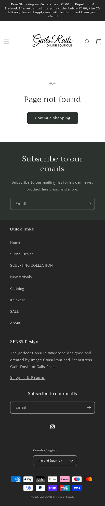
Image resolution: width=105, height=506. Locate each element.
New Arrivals (21, 277)
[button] (6, 41)
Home (15, 243)
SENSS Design (22, 254)
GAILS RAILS (46, 497)
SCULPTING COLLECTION (31, 266)
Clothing (17, 289)
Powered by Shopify (63, 497)
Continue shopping (52, 118)
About (15, 323)
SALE (14, 312)
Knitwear (17, 300)
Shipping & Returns (27, 377)
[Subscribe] (89, 204)
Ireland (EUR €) (50, 460)
